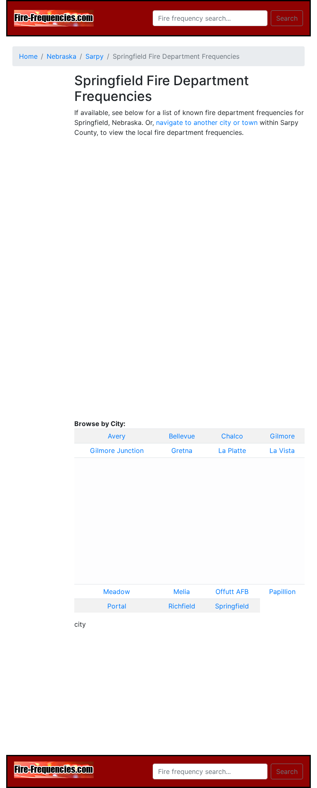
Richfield (181, 606)
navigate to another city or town (207, 122)
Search (287, 18)
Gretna (181, 450)
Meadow (116, 591)
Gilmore (282, 436)
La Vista (282, 450)
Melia (181, 591)
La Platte (232, 450)
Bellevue (182, 436)
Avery (116, 436)
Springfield (232, 606)
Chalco (232, 436)
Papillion (282, 591)
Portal (116, 606)
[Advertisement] (37, 197)
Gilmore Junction (117, 450)
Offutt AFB (231, 591)
